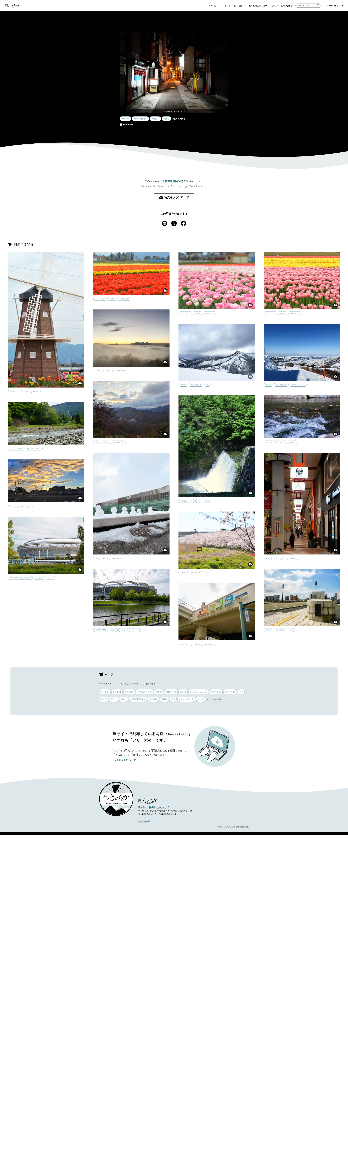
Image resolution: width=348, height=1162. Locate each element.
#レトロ (117, 691)
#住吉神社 (230, 691)
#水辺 (200, 699)
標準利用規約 (255, 5)
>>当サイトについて (125, 760)
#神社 (124, 699)
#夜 (241, 691)
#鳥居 (164, 699)
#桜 (173, 699)
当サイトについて (271, 5)
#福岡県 (153, 699)
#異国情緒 (216, 691)
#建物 (159, 691)
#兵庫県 (129, 691)
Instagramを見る (333, 6)
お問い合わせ (287, 5)
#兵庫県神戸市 (144, 691)
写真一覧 (212, 5)
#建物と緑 (171, 691)
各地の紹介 (143, 821)
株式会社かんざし (157, 807)
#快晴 (183, 691)
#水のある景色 (186, 699)
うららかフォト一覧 (227, 5)
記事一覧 (242, 5)
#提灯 (104, 699)
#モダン (105, 691)
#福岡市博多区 (138, 699)
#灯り (114, 699)
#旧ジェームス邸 (198, 691)
